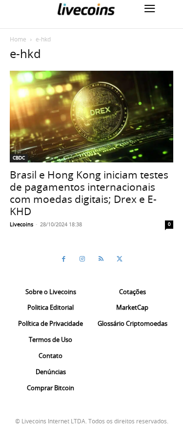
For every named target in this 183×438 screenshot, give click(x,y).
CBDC (19, 158)
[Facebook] (64, 259)
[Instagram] (82, 259)
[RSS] (101, 259)
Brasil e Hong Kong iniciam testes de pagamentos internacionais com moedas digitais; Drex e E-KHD (89, 193)
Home (18, 39)
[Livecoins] (86, 9)
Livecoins (21, 224)
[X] (119, 259)
